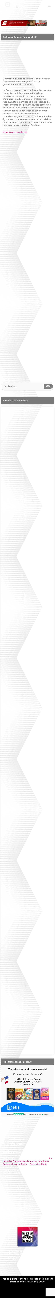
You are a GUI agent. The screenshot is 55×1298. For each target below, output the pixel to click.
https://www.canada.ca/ (15, 132)
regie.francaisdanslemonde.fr (17, 1062)
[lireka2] (27, 1091)
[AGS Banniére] (24, 23)
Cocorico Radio (19, 1164)
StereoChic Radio (38, 1164)
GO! (48, 386)
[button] (49, 7)
